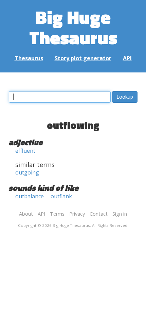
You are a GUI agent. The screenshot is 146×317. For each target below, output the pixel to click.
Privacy (77, 214)
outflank (61, 196)
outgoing (27, 172)
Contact (99, 214)
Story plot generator (83, 58)
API (127, 58)
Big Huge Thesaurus (73, 27)
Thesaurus (29, 58)
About (26, 214)
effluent (25, 150)
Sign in (119, 214)
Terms (57, 214)
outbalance (29, 196)
